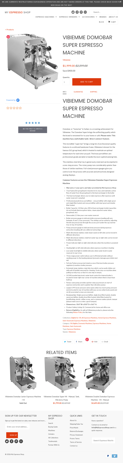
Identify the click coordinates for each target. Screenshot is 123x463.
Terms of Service (76, 442)
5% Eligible (74, 323)
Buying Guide (53, 427)
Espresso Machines (45, 17)
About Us (113, 17)
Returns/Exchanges (76, 431)
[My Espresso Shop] (18, 13)
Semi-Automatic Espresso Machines (75, 321)
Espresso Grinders (68, 17)
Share (80, 342)
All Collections (53, 438)
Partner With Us (53, 445)
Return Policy (78, 312)
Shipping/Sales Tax (76, 424)
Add (95, 342)
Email (106, 342)
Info (64, 92)
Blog (101, 22)
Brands (103, 17)
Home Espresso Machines (107, 318)
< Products (9, 29)
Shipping (93, 92)
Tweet (69, 342)
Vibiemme (66, 60)
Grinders (51, 434)
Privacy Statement (76, 435)
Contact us (73, 446)
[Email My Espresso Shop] (85, 12)
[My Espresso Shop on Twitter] (73, 12)
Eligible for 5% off (77, 318)
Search (50, 423)
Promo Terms (75, 438)
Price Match (74, 428)
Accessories (88, 17)
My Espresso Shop (17, 454)
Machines (51, 430)
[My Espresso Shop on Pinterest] (81, 12)
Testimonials (52, 441)
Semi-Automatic (75, 326)
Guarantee (78, 92)
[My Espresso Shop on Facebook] (77, 12)
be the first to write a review (32, 130)
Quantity (66, 77)
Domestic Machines (85, 323)
